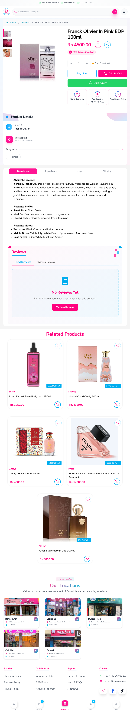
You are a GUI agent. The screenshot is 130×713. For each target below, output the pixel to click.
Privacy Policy (11, 689)
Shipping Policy (12, 676)
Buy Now (82, 73)
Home (13, 22)
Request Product (77, 676)
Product (25, 22)
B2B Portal (42, 682)
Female (14, 156)
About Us (73, 689)
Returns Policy (12, 682)
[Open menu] (124, 12)
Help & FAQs (75, 682)
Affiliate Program (45, 689)
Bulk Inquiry (100, 83)
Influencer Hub (44, 676)
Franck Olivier (22, 128)
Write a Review (65, 307)
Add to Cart (115, 73)
